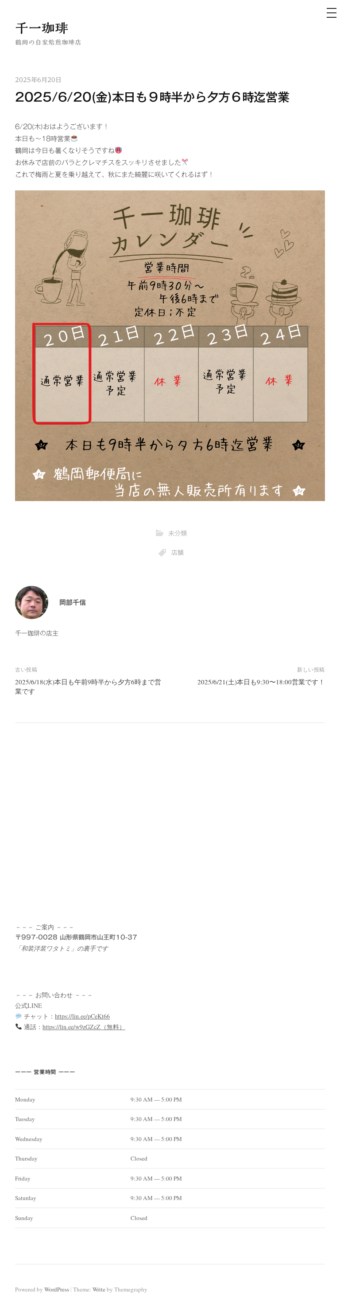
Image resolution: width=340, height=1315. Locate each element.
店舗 (177, 552)
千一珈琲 (41, 28)
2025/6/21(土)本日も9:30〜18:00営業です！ (261, 681)
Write (99, 1289)
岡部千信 (72, 602)
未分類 (177, 533)
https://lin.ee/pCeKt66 (82, 1016)
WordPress (56, 1289)
